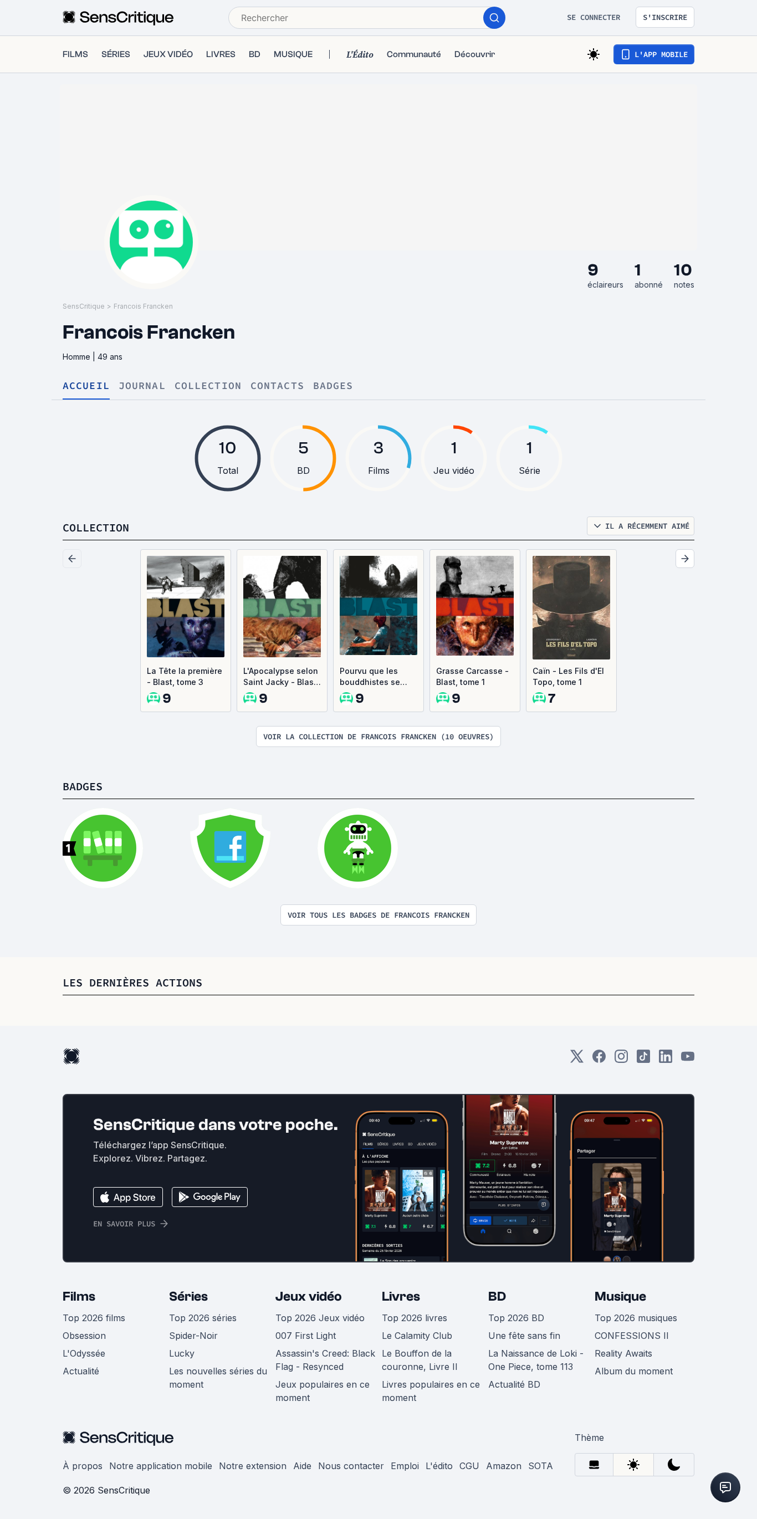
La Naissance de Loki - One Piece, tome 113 (536, 1360)
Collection (208, 386)
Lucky (182, 1353)
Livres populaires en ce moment (431, 1391)
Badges (333, 386)
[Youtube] (687, 1060)
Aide (302, 1465)
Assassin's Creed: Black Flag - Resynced (325, 1360)
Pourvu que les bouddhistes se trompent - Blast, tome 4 (372, 677)
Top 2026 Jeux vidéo (320, 1317)
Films (79, 1296)
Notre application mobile (160, 1465)
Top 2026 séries (203, 1317)
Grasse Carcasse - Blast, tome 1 (472, 676)
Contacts (277, 386)
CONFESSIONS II (632, 1335)
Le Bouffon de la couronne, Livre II (420, 1360)
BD (497, 1296)
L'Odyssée (84, 1353)
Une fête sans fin (524, 1335)
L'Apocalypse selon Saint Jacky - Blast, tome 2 (281, 677)
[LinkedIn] (665, 1060)
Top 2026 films (94, 1317)
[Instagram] (621, 1060)
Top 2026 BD (516, 1317)
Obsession (84, 1335)
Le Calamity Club (417, 1335)
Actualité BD (514, 1384)
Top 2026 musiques (636, 1317)
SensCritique (84, 306)
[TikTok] (643, 1060)
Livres (401, 1296)
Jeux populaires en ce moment (322, 1391)
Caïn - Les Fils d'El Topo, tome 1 (568, 676)
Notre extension (253, 1465)
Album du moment (634, 1371)
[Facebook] (599, 1060)
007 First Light (305, 1335)
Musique (620, 1296)
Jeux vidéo (308, 1296)
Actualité (81, 1371)
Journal (142, 386)
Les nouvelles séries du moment (218, 1377)
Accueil (86, 386)
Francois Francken (143, 306)
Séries (188, 1296)
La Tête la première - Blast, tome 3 (184, 676)
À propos (83, 1465)
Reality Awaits (623, 1353)
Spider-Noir (193, 1335)
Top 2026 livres (414, 1317)
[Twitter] (577, 1060)
